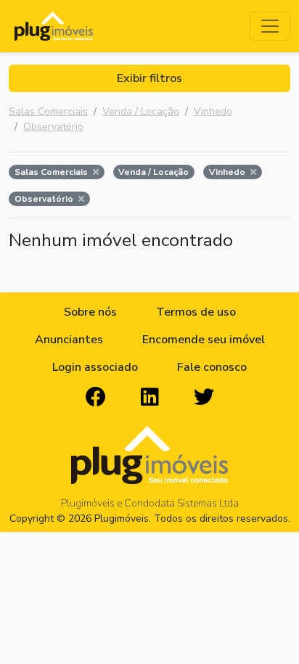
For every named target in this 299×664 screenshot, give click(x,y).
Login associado (95, 367)
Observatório (53, 127)
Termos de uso (196, 312)
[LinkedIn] (150, 398)
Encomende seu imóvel (203, 340)
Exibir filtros (149, 78)
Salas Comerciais (48, 111)
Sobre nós (90, 312)
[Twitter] (204, 398)
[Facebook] (96, 398)
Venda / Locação (140, 111)
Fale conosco (212, 367)
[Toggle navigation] (270, 26)
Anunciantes (69, 340)
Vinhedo (213, 111)
